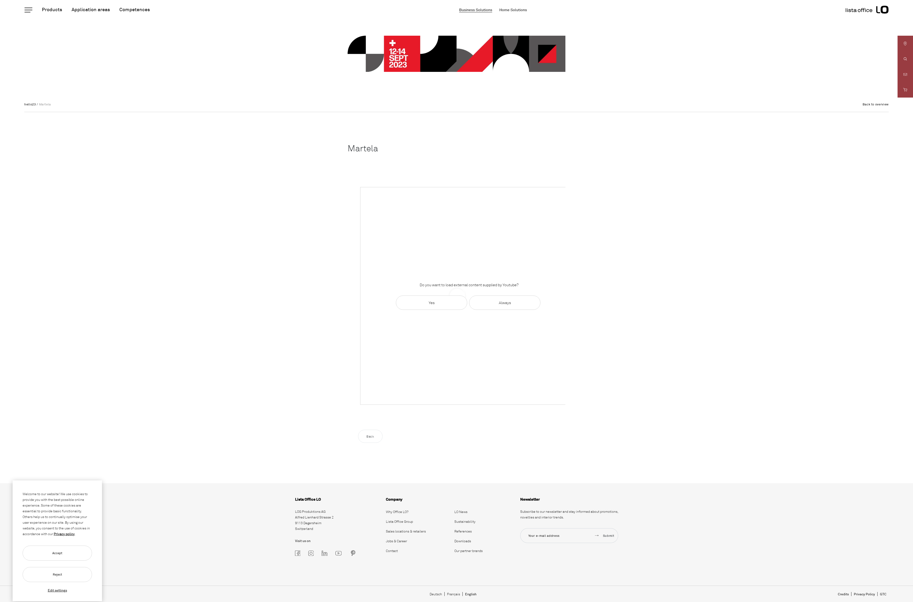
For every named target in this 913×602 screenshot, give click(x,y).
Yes (432, 302)
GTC (883, 594)
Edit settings (57, 590)
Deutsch (436, 594)
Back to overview (876, 104)
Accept (57, 553)
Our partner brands (468, 551)
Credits (843, 594)
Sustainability (465, 521)
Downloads (462, 541)
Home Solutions (513, 9)
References (463, 531)
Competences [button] (134, 9)
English (470, 594)
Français (453, 594)
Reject (57, 574)
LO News (460, 512)
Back (370, 436)
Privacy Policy (864, 594)
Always (505, 302)
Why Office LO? (397, 512)
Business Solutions (475, 9)
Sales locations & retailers (406, 531)
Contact (392, 551)
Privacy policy (64, 534)
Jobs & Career (396, 541)
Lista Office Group (399, 521)
